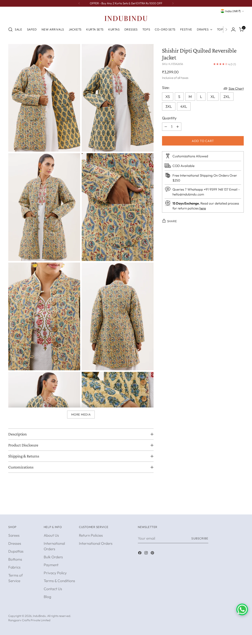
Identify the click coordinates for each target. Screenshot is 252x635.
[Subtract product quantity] (165, 126)
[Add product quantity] (177, 126)
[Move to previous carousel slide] (231, 507)
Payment (51, 564)
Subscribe (199, 538)
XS (167, 96)
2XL (226, 96)
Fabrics (14, 567)
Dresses (14, 543)
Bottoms (15, 559)
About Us (51, 535)
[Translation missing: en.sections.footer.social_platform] (140, 553)
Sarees (13, 535)
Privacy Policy (55, 572)
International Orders (95, 543)
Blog (47, 596)
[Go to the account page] (233, 29)
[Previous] (79, 3)
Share (172, 221)
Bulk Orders (53, 557)
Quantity (169, 118)
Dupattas (15, 551)
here (202, 208)
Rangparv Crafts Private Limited (29, 620)
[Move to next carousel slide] (240, 507)
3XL (168, 106)
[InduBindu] (126, 18)
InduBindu (39, 616)
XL (212, 96)
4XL (183, 106)
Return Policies (91, 535)
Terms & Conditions (59, 580)
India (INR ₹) (233, 11)
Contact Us (53, 588)
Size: (166, 87)
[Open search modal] (10, 29)
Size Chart (236, 88)
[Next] (173, 3)
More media (81, 414)
